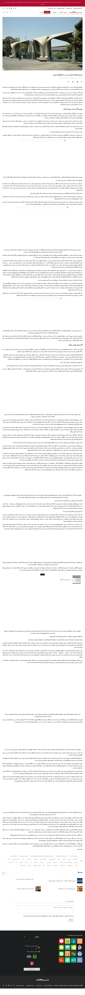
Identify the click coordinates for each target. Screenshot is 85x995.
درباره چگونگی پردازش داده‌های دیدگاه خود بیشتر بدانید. (35, 916)
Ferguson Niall (24, 856)
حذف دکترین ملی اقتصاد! (65, 579)
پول (43, 865)
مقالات (81, 77)
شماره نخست (68, 92)
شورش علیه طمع (63, 12)
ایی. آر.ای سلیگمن (16, 859)
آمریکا (69, 859)
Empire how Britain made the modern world (42, 856)
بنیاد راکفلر (55, 862)
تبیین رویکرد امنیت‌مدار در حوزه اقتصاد (66, 888)
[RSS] (7, 8)
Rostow (75, 859)
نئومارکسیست (69, 865)
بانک (9, 859)
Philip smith (14, 856)
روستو (26, 862)
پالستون (48, 865)
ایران (22, 859)
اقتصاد (58, 859)
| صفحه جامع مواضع (61, 8)
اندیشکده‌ (35, 859)
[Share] (81, 81)
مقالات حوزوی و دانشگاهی (74, 77)
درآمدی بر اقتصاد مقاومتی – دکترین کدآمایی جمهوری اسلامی (61, 880)
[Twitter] (15, 8)
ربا (30, 862)
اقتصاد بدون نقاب (43, 859)
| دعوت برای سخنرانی (52, 8)
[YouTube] (11, 8)
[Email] (73, 81)
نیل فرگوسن (55, 865)
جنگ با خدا (48, 862)
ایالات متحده (29, 859)
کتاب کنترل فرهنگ (37, 865)
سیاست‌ (21, 862)
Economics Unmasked (61, 856)
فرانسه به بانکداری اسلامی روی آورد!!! (25, 888)
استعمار (64, 859)
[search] (24, 937)
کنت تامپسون (22, 865)
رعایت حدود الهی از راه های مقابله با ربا (25, 879)
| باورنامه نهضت (69, 8)
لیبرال (76, 865)
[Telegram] (9, 8)
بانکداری (75, 862)
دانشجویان (41, 862)
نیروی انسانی (62, 865)
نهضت (41, 12)
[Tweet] (77, 81)
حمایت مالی (47, 12)
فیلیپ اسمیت (10, 862)
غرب (16, 862)
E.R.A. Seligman (73, 856)
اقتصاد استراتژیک (51, 859)
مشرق (78, 849)
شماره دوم (17, 92)
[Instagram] (13, 8)
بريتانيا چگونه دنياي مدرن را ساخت (65, 862)
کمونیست (29, 865)
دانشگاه (35, 862)
